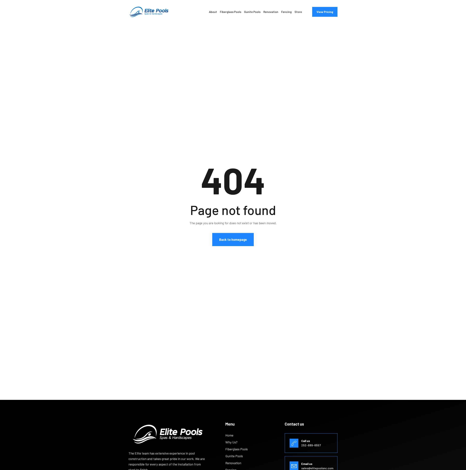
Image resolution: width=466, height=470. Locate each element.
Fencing (286, 11)
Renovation (270, 11)
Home (229, 435)
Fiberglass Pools (230, 11)
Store (298, 11)
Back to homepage (233, 240)
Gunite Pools (252, 11)
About (213, 11)
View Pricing (325, 11)
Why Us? (231, 442)
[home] (149, 12)
